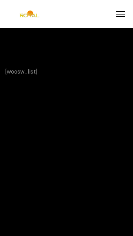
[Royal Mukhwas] (29, 14)
